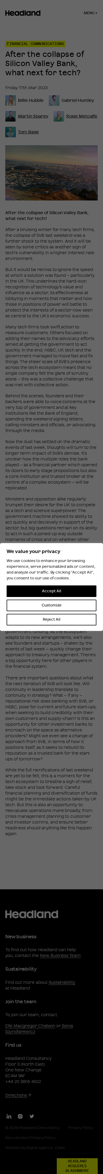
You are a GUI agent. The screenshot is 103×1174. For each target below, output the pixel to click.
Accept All (51, 591)
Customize (52, 605)
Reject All (51, 619)
